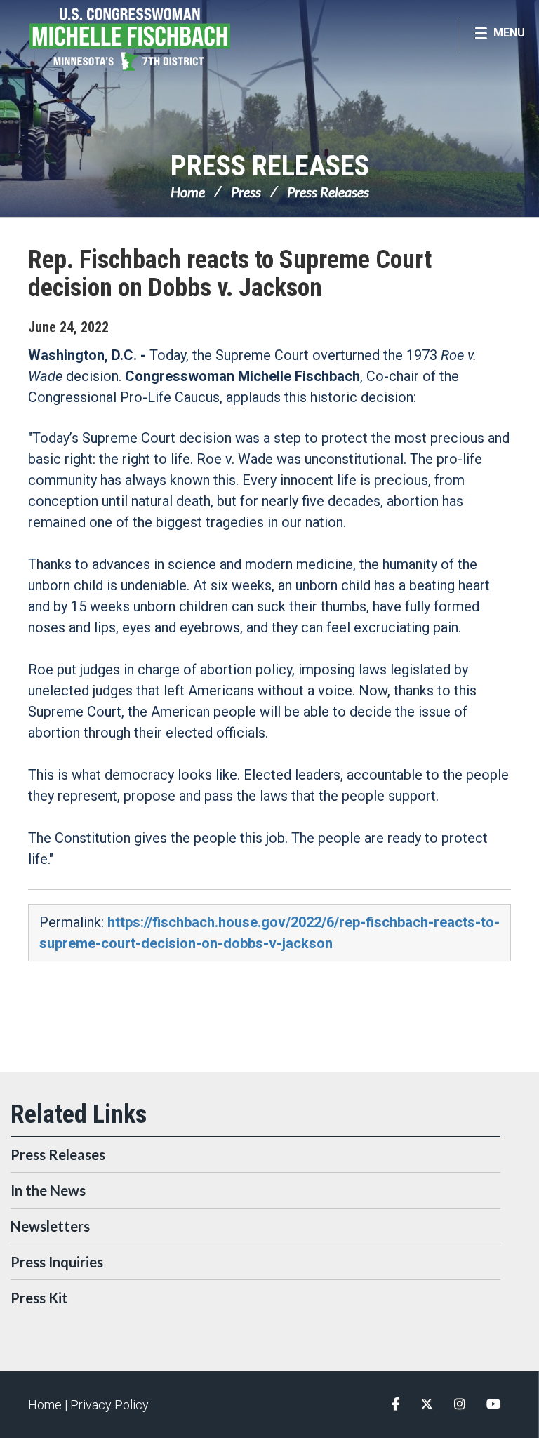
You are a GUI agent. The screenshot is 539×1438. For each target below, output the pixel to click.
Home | (49, 1404)
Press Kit (39, 1297)
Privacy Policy (109, 1404)
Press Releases (270, 165)
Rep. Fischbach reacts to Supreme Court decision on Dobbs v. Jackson (230, 273)
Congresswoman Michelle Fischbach (158, 39)
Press (246, 191)
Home (188, 191)
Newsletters (50, 1226)
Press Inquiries (57, 1261)
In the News (48, 1190)
